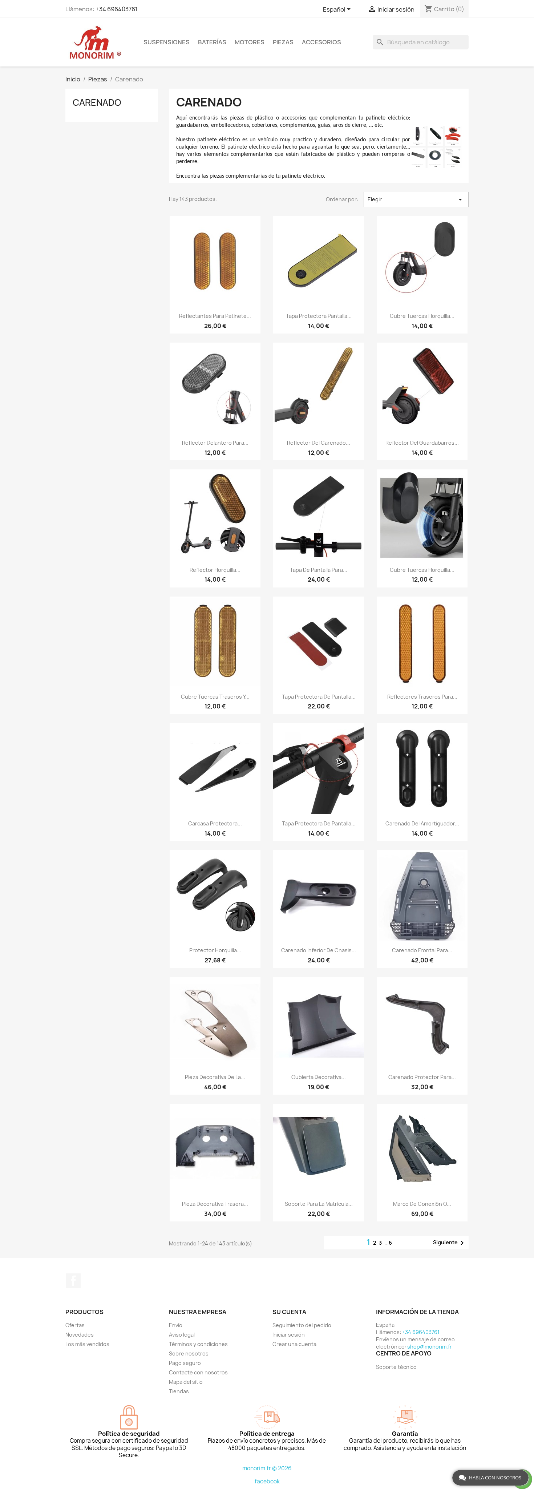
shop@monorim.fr (429, 1346)
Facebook (73, 1280)
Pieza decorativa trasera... (215, 1203)
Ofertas (75, 1325)
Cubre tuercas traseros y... (215, 696)
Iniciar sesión (288, 1334)
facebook (267, 1481)
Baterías (212, 42)
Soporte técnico (396, 1366)
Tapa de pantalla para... (318, 569)
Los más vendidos (87, 1344)
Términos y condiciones (198, 1344)
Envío (175, 1325)
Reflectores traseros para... (422, 696)
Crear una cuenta (294, 1344)
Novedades (79, 1334)
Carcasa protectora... (215, 823)
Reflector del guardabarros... (422, 442)
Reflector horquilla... (215, 569)
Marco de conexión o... (422, 1203)
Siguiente (449, 1243)
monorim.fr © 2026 (267, 1468)
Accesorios (321, 42)
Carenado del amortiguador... (422, 823)
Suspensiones (166, 42)
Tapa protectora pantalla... (319, 315)
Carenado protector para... (422, 1077)
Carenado (97, 102)
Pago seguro (185, 1362)
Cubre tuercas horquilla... (422, 315)
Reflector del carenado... (318, 442)
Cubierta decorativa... (318, 1077)
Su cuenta (289, 1312)
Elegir (416, 199)
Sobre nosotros (189, 1353)
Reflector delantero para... (215, 442)
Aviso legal (182, 1334)
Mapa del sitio (186, 1381)
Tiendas (179, 1391)
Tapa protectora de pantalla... (319, 696)
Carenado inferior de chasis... (318, 950)
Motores (249, 42)
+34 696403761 (117, 9)
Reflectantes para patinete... (215, 315)
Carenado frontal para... (422, 950)
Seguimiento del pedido (301, 1325)
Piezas (283, 42)
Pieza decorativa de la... (215, 1077)
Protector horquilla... (215, 950)
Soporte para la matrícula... (319, 1203)
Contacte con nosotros (198, 1372)
